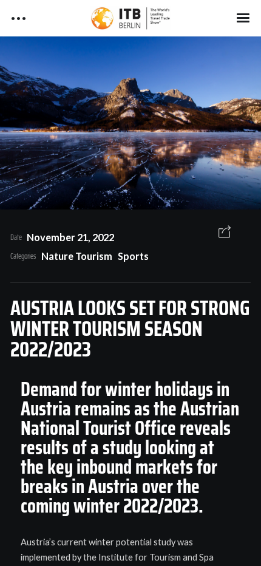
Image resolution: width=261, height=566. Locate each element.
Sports (133, 256)
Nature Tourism (76, 256)
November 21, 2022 (70, 237)
